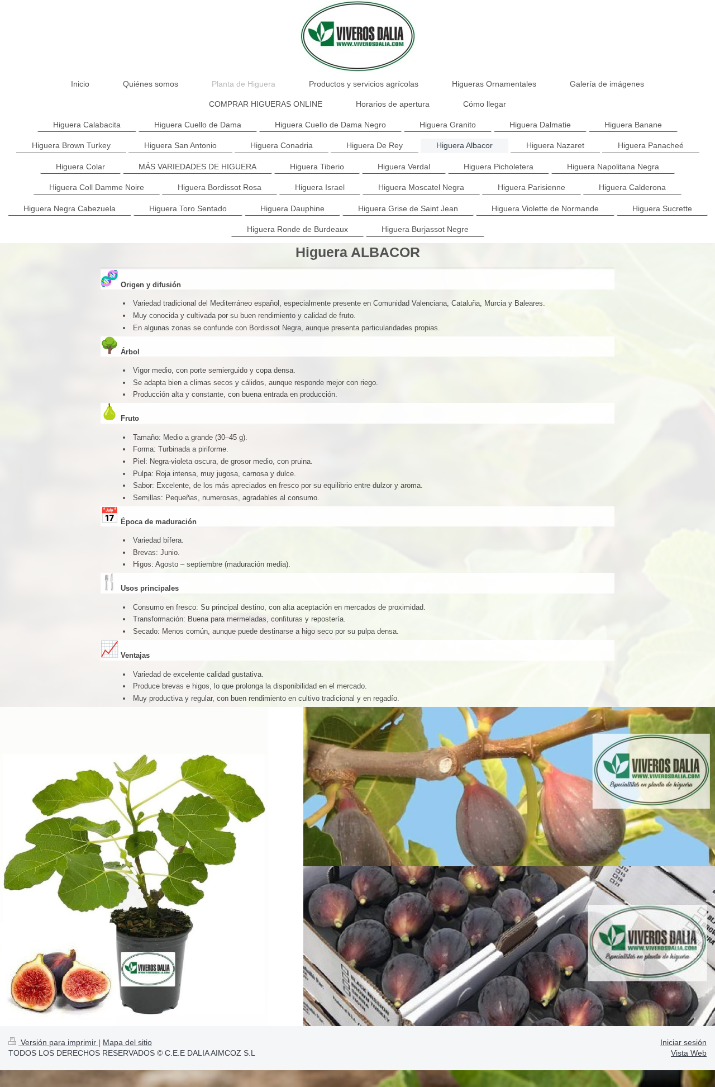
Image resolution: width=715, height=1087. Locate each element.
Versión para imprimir (58, 1042)
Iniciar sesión (683, 1042)
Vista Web (689, 1052)
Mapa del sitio (127, 1042)
